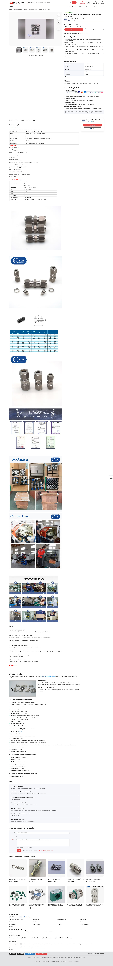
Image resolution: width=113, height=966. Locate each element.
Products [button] (30, 2)
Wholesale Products (56, 957)
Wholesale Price (64, 957)
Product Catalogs (28, 916)
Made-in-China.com (50, 959)
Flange (81, 921)
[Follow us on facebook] (93, 953)
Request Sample (85, 33)
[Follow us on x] (95, 953)
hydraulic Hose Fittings (61, 919)
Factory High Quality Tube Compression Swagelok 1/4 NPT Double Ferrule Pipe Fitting (17, 879)
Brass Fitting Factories (15, 944)
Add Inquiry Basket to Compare (36, 55)
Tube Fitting (20, 731)
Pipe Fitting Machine (40, 944)
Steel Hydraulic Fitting (26, 947)
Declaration (70, 961)
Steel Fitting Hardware (60, 944)
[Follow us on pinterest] (101, 953)
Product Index (78, 957)
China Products (36, 957)
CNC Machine (59, 924)
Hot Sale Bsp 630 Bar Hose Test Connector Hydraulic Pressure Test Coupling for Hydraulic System (95, 879)
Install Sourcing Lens (42, 953)
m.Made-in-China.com (59, 959)
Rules (103, 6)
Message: (15, 839)
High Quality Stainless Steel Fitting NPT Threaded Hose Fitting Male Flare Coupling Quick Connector (75, 879)
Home (10, 9)
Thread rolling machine (84, 924)
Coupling (12, 937)
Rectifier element (12, 924)
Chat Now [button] (95, 29)
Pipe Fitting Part (50, 944)
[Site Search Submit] (74, 2)
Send (19, 850)
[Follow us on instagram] (97, 953)
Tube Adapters (36, 919)
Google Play (21, 953)
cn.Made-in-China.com (69, 959)
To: (16, 836)
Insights (84, 957)
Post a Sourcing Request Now (46, 850)
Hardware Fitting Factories (27, 944)
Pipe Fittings (24, 937)
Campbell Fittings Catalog (35, 937)
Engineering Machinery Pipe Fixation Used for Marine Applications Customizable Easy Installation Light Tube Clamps (56, 906)
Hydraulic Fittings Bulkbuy (39, 947)
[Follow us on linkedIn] (103, 953)
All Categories (14, 6)
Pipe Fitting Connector (14, 947)
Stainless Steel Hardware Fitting (74, 944)
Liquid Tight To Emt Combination (64, 937)
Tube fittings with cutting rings (15, 919)
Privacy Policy (76, 961)
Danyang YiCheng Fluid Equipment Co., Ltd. (76, 18)
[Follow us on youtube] (99, 953)
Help (80, 6)
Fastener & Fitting (33, 9)
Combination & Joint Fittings (44, 9)
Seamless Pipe (59, 921)
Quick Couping (83, 919)
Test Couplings (12, 921)
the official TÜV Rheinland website (47, 676)
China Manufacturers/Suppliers (46, 957)
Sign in (102, 3)
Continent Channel (71, 957)
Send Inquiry (74, 29)
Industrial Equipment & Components (20, 9)
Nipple (18, 937)
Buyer (73, 6)
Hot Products (30, 957)
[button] (70, 2)
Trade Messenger (30, 953)
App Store (12, 953)
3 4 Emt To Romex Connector (49, 937)
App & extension (87, 6)
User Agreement (63, 961)
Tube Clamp (35, 921)
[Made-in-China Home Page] (16, 2)
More (10, 949)
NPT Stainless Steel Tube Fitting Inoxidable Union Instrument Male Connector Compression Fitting (94, 906)
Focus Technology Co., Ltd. (47, 961)
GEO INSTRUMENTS (37, 924)
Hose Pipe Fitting (87, 944)
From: (15, 832)
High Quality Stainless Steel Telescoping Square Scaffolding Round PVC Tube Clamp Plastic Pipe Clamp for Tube (17, 906)
